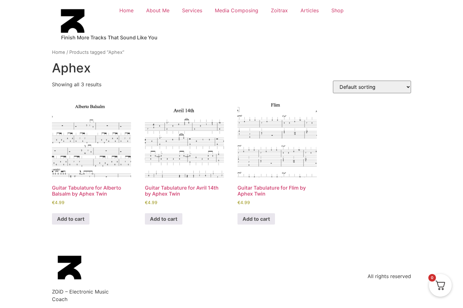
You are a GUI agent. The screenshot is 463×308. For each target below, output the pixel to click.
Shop (337, 10)
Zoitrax (279, 10)
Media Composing (236, 10)
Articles (309, 10)
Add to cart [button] (70, 219)
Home (126, 10)
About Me (157, 10)
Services (192, 10)
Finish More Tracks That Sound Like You (109, 37)
